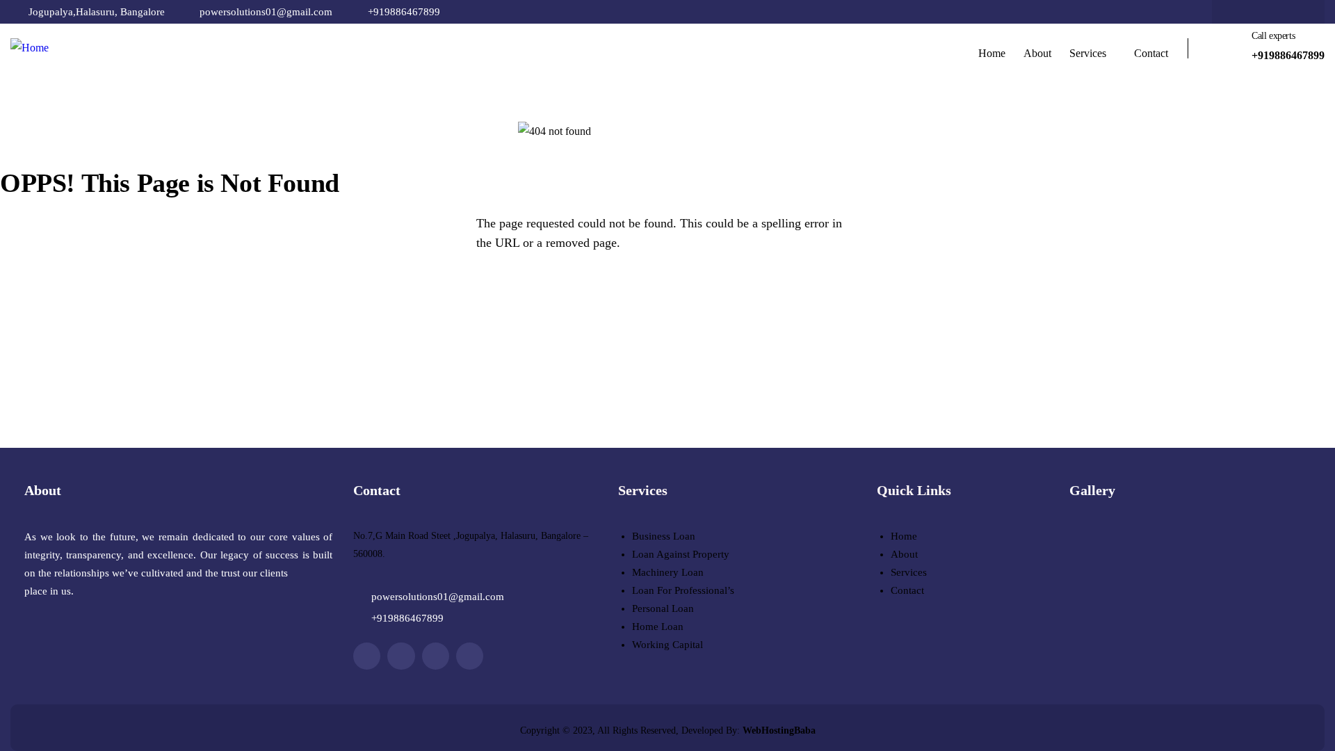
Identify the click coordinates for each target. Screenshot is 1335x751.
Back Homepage (80, 295)
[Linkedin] (469, 656)
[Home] (29, 48)
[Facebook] (1241, 12)
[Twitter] (1268, 12)
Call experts (1273, 36)
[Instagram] (1295, 12)
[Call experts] (1228, 49)
